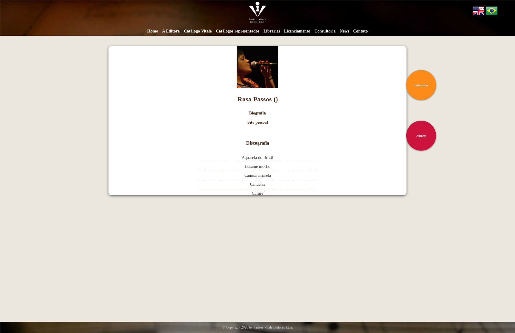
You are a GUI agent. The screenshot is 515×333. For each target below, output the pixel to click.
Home (152, 31)
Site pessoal (257, 122)
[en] (479, 11)
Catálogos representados (237, 31)
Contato (360, 31)
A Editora (171, 31)
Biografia (257, 113)
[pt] (492, 11)
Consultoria (325, 31)
